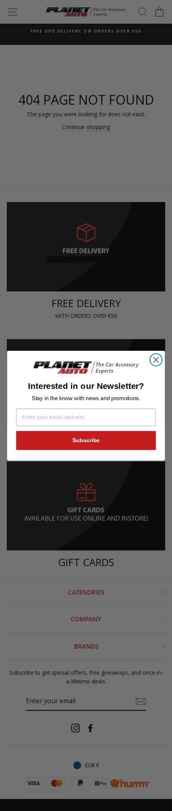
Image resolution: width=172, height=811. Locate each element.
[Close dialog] (156, 360)
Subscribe (86, 440)
